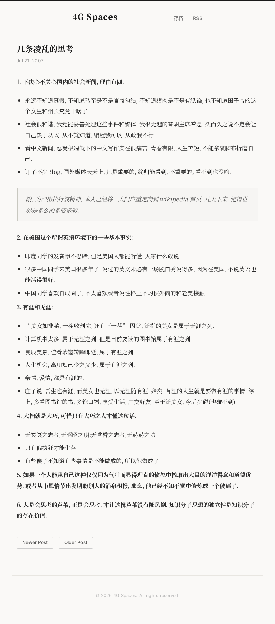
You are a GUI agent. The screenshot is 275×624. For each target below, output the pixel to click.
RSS (198, 18)
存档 (178, 18)
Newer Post (35, 542)
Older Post (75, 542)
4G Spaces (95, 16)
